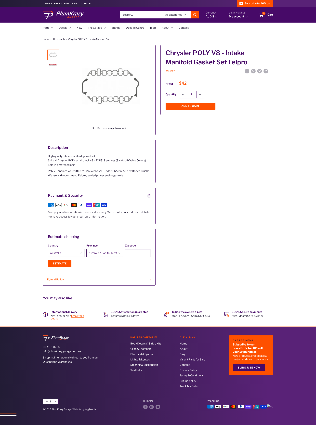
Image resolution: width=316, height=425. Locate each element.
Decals (63, 27)
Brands (115, 27)
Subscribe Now (249, 367)
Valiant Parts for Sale (192, 359)
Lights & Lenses (140, 359)
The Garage (95, 27)
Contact (184, 27)
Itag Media (90, 409)
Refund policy (188, 381)
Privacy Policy (188, 370)
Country (53, 245)
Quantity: (171, 94)
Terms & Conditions (192, 375)
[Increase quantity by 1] (200, 94)
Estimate (59, 263)
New (79, 27)
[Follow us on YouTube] (158, 407)
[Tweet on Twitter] (259, 71)
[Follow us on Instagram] (151, 407)
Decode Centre (135, 27)
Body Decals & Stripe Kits (145, 343)
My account (237, 16)
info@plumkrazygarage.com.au (62, 351)
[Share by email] (265, 71)
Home (46, 39)
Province (92, 245)
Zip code (130, 245)
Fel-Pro (170, 71)
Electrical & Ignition (142, 354)
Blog (153, 27)
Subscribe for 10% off (257, 3)
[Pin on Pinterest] (253, 71)
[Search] (195, 14)
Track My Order (189, 386)
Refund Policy (55, 279)
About (165, 27)
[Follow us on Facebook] (145, 407)
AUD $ (48, 401)
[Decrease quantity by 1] (182, 94)
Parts (46, 27)
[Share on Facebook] (247, 71)
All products (59, 39)
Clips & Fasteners (140, 348)
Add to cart (190, 106)
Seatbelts (136, 370)
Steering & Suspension (144, 364)
